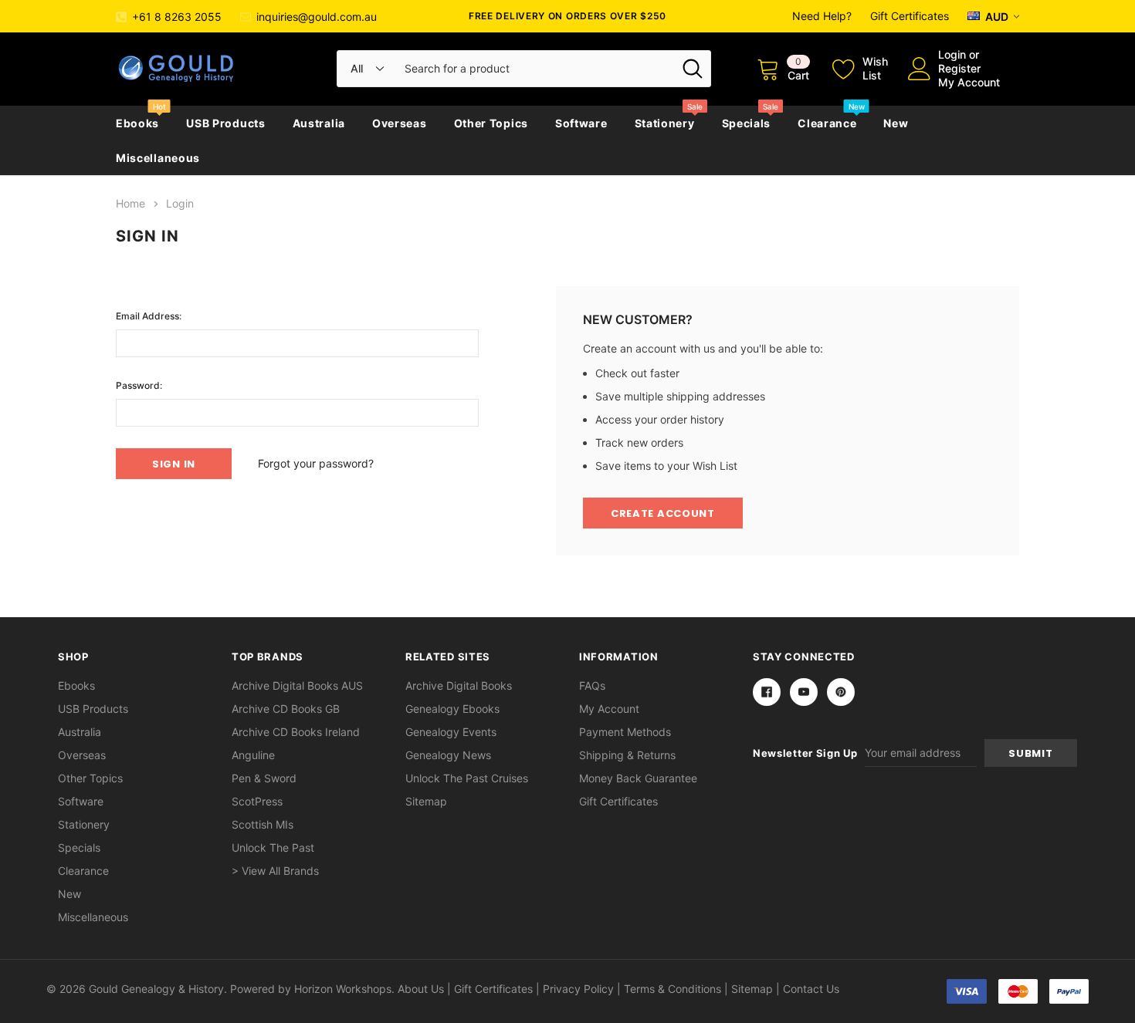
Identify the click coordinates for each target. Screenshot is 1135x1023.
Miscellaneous (158, 157)
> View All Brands (275, 870)
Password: (139, 385)
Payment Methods (625, 731)
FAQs (592, 685)
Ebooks (137, 123)
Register (959, 68)
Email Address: (148, 316)
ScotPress (257, 801)
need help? (822, 15)
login (952, 54)
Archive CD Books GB (286, 708)
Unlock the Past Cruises (466, 778)
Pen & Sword (264, 778)
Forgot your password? (316, 463)
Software (581, 123)
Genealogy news (448, 754)
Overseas (399, 123)
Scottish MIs (262, 824)
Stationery (665, 123)
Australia (319, 123)
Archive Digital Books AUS (297, 685)
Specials (746, 123)
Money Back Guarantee (638, 778)
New (895, 123)
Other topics (491, 123)
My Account (969, 82)
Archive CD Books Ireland (296, 731)
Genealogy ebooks (452, 708)
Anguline (253, 754)
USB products (225, 123)
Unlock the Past (273, 847)
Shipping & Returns (627, 754)
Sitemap (426, 801)
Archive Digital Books (458, 685)
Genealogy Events (450, 731)
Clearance (827, 123)
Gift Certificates (909, 15)
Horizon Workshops (342, 988)
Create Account (663, 513)
